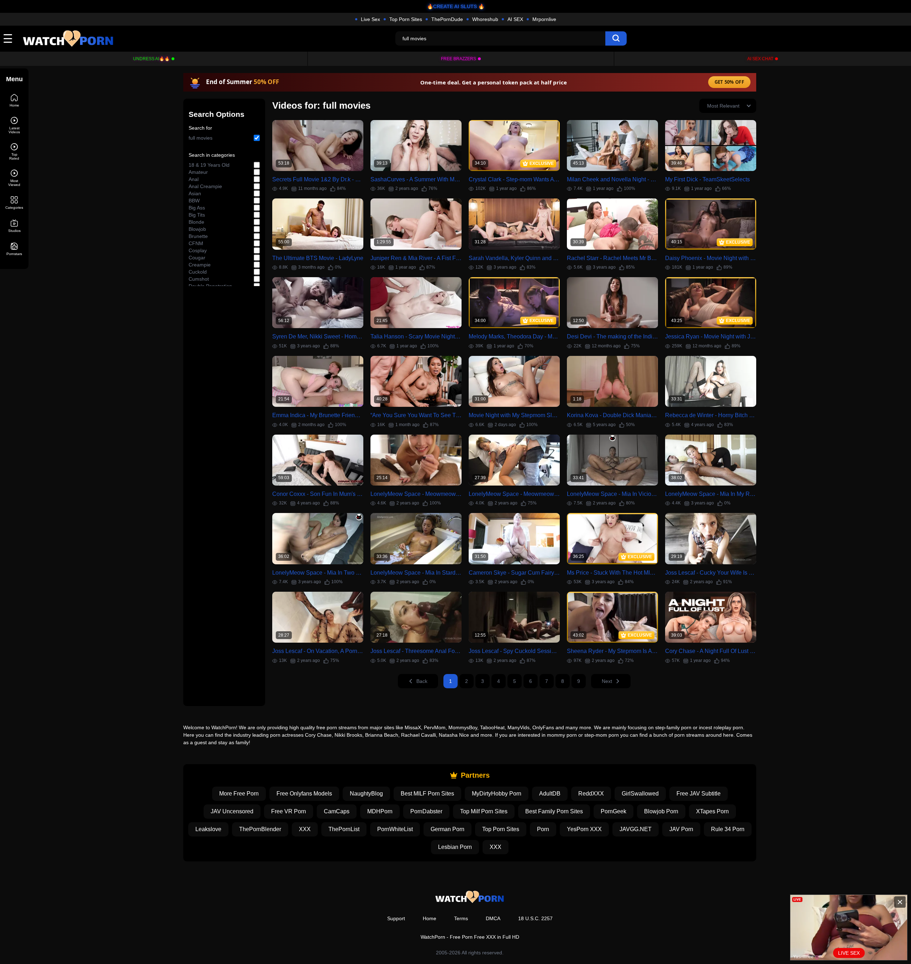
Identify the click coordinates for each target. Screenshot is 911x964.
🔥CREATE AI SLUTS (452, 6)
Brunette (198, 236)
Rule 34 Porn (727, 829)
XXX (305, 829)
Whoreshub (485, 19)
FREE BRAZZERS (458, 58)
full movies (200, 138)
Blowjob (197, 229)
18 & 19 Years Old (209, 165)
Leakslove (208, 829)
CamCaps (336, 811)
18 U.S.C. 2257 (535, 918)
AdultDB (549, 794)
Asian (195, 193)
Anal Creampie (205, 186)
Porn (543, 829)
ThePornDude (447, 19)
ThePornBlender (260, 829)
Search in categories (212, 155)
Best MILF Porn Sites (427, 794)
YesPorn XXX (584, 829)
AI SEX (515, 19)
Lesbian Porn (455, 847)
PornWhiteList (395, 829)
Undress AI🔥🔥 (151, 58)
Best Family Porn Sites (554, 811)
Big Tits (197, 215)
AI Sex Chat (760, 58)
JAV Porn (681, 829)
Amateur (198, 172)
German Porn (447, 829)
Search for (200, 128)
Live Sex (370, 19)
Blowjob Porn (661, 811)
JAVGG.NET (636, 829)
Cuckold (198, 272)
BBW (194, 200)
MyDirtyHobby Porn (496, 794)
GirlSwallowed (640, 794)
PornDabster (426, 811)
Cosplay (198, 250)
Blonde (196, 222)
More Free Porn (239, 794)
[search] (616, 38)
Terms (461, 918)
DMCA (493, 918)
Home (429, 918)
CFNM (196, 243)
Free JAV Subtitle (698, 794)
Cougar (197, 257)
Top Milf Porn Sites (483, 811)
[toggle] (8, 38)
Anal (194, 179)
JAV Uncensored (232, 811)
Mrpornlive (544, 19)
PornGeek (613, 811)
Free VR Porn (288, 811)
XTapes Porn (712, 811)
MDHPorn (380, 811)
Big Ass (197, 208)
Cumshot (199, 279)
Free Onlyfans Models (304, 794)
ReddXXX (591, 794)
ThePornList (343, 829)
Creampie (200, 265)
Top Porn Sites (405, 19)
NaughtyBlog (366, 794)
